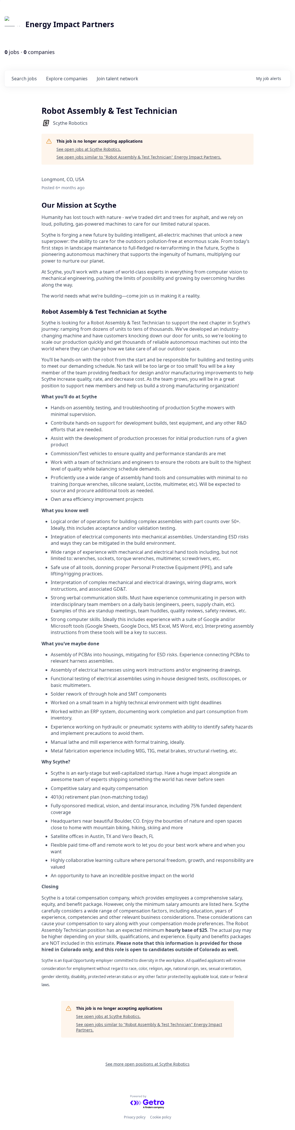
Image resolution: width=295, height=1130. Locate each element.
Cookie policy (160, 1117)
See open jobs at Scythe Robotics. (88, 149)
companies (67, 78)
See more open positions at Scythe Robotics (147, 1064)
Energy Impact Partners (69, 24)
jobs (24, 78)
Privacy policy (134, 1117)
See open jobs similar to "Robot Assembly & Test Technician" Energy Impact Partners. (138, 157)
